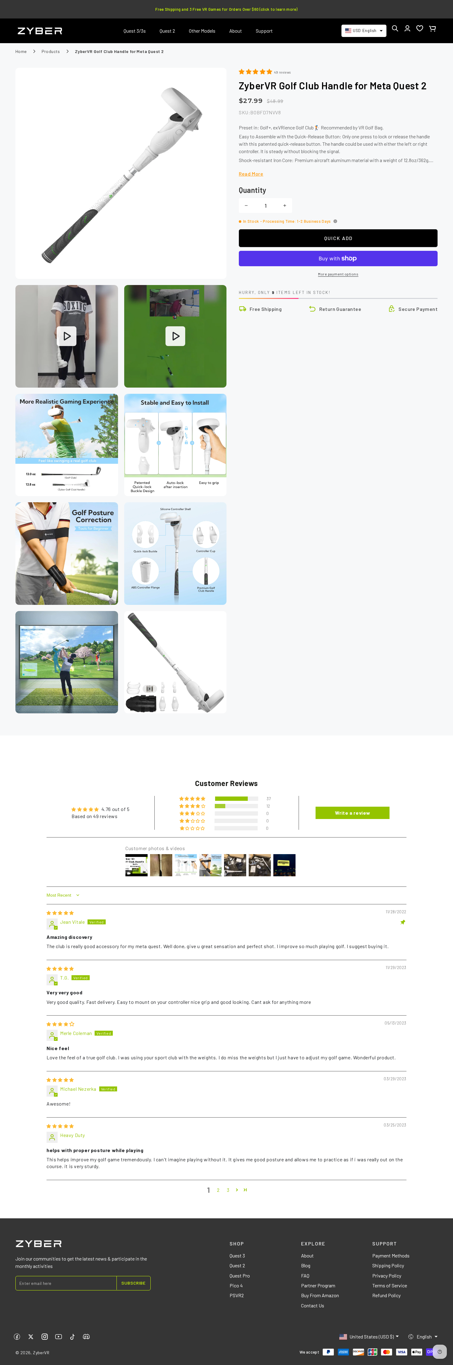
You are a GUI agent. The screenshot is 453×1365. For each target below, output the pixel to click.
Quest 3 (237, 1255)
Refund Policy (386, 1295)
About (307, 1255)
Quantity (253, 189)
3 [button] (228, 1190)
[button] (395, 28)
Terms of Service (389, 1285)
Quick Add (338, 238)
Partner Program (318, 1285)
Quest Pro (240, 1275)
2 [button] (218, 1190)
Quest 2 (237, 1265)
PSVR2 (237, 1295)
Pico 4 (236, 1285)
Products (51, 51)
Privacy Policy (386, 1275)
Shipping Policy (388, 1265)
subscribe (133, 1283)
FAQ (305, 1275)
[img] (60, 912)
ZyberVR (41, 1352)
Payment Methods (391, 1255)
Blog (305, 1265)
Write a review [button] (352, 813)
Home (21, 51)
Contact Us (312, 1305)
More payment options (338, 274)
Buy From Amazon (320, 1295)
